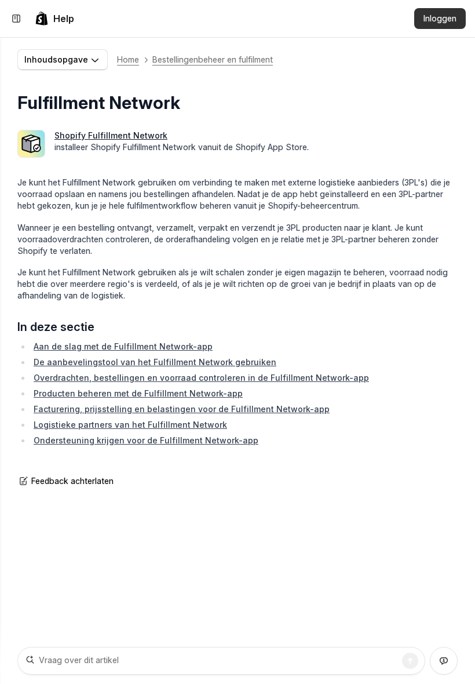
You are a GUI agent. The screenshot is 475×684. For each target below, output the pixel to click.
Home (128, 59)
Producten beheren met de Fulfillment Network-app (138, 393)
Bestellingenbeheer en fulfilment (212, 59)
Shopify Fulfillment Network (110, 135)
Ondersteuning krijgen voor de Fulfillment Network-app (146, 440)
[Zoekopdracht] (410, 661)
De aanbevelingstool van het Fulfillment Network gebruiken (155, 362)
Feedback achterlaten (72, 481)
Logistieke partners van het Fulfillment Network (130, 425)
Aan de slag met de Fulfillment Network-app (123, 346)
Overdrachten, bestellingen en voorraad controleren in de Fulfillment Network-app (201, 378)
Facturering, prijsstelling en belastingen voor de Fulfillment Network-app (182, 409)
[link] (54, 19)
